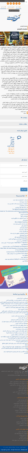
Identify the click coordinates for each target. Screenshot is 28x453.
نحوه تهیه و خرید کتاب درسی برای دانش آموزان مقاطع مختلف (15, 344)
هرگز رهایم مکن (23, 227)
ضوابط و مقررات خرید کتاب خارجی (20, 392)
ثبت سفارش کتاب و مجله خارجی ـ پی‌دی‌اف (18, 383)
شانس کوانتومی (23, 205)
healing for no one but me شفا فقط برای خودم (16, 259)
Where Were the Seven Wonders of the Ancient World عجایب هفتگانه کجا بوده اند (14, 249)
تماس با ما (5, 447)
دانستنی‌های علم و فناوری (21, 422)
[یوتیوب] (11, 3)
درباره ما (17, 447)
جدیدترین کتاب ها (23, 438)
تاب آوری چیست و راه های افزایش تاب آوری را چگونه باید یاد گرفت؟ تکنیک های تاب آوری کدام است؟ (14, 337)
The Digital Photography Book (19, 209)
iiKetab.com (24, 450)
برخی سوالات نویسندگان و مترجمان (19, 319)
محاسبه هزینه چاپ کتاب (22, 401)
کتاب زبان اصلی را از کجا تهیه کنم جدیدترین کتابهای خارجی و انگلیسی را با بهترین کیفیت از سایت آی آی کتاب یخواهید (14, 302)
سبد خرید (3, 7)
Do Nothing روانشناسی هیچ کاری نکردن (18, 239)
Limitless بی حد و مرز (22, 241)
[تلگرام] (19, 3)
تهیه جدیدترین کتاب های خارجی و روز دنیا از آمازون (15, 305)
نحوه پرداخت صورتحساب (21, 329)
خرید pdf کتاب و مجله (22, 393)
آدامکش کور (24, 226)
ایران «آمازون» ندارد (22, 309)
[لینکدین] (14, 3)
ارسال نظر (24, 189)
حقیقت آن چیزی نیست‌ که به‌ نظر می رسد (17, 203)
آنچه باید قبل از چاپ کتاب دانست (19, 316)
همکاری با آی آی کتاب (22, 298)
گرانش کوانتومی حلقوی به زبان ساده (18, 233)
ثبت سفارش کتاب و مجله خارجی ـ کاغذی (18, 381)
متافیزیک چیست (23, 231)
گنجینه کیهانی (23, 214)
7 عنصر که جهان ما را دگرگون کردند (19, 218)
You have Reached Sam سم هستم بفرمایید (16, 251)
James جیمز (24, 257)
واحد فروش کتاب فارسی (22, 429)
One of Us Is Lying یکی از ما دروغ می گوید (17, 253)
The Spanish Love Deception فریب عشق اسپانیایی (15, 246)
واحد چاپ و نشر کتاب (22, 397)
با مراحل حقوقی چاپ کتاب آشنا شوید (18, 325)
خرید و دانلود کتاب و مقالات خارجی (19, 334)
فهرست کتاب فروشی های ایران (20, 327)
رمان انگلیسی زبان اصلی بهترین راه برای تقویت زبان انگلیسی (16, 352)
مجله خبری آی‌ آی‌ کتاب (22, 416)
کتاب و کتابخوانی (23, 425)
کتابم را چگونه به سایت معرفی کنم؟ (19, 440)
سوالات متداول (12, 447)
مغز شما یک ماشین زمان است (20, 224)
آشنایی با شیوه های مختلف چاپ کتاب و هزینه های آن (14, 321)
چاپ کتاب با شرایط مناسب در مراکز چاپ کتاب (16, 300)
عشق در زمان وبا (23, 229)
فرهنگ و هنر (24, 420)
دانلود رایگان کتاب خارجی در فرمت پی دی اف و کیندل (15, 331)
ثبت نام (17, 7)
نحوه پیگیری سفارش (22, 388)
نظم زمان (25, 220)
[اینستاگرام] (16, 3)
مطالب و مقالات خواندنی (22, 423)
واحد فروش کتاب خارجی (22, 379)
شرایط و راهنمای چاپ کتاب (21, 412)
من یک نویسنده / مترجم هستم (20, 403)
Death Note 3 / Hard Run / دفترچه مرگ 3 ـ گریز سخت (14, 242)
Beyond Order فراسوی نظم (21, 237)
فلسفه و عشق (24, 216)
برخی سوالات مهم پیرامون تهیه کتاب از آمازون (16, 307)
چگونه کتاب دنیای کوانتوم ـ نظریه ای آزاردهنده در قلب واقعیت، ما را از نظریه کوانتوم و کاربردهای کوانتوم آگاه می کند (14, 348)
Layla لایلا (24, 255)
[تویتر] (8, 3)
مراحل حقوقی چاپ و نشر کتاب (20, 405)
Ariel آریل (25, 261)
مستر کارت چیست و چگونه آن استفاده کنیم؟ (16, 333)
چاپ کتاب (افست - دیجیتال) (21, 410)
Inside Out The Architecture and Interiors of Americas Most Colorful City (14, 212)
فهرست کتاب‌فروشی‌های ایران (20, 433)
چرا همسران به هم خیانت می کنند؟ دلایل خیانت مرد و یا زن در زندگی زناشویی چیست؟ (14, 340)
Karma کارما (24, 244)
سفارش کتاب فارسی (22, 431)
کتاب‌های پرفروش (23, 435)
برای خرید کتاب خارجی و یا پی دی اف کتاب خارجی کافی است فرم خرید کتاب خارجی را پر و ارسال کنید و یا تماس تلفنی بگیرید (14, 312)
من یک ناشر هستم (22, 318)
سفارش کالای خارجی (22, 390)
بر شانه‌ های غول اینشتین (21, 207)
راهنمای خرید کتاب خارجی (21, 323)
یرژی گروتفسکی (23, 235)
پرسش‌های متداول (23, 387)
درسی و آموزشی (23, 437)
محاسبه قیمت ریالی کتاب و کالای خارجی (18, 385)
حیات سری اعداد (23, 202)
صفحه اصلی (22, 447)
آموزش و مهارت (23, 418)
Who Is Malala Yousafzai (21, 222)
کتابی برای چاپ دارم (23, 400)
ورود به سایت (10, 7)
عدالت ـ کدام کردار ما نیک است (20, 200)
